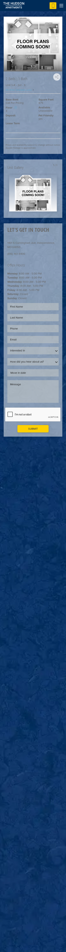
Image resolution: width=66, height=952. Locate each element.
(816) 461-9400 (16, 253)
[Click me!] (53, 5)
